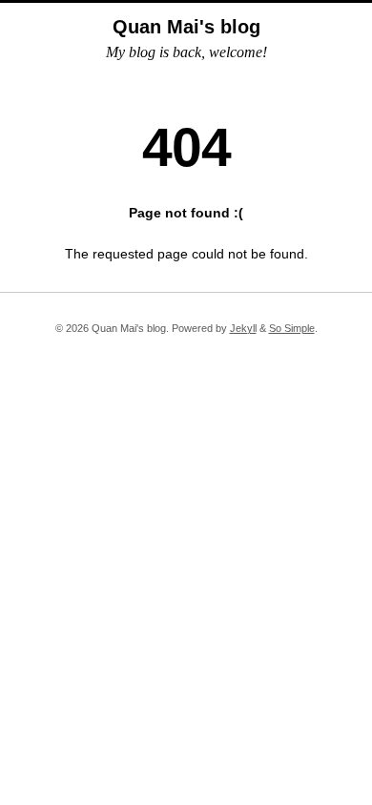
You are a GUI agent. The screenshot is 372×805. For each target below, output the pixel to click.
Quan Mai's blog (186, 26)
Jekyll (243, 328)
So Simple (292, 328)
